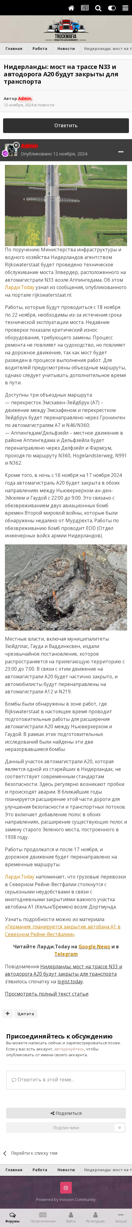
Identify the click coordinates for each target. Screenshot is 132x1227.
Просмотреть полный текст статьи (46, 994)
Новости (46, 105)
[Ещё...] (121, 152)
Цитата (25, 1013)
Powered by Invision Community (66, 1199)
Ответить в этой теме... (45, 1079)
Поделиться (68, 1113)
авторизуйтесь (69, 1049)
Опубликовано (54, 154)
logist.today (70, 981)
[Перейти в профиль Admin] (11, 150)
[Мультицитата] (7, 1013)
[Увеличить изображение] (66, 205)
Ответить (66, 125)
